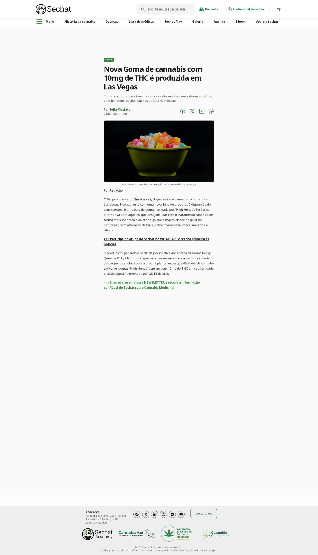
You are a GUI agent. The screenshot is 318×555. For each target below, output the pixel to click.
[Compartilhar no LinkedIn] (202, 111)
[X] (145, 518)
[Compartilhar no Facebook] (183, 111)
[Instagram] (163, 518)
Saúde (108, 59)
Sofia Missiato (119, 109)
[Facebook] (136, 518)
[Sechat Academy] (97, 534)
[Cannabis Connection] (216, 534)
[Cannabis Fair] (137, 534)
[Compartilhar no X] (192, 111)
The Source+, (142, 199)
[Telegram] (172, 518)
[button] (278, 9)
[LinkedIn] (154, 518)
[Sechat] (86, 9)
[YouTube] (181, 518)
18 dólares (161, 273)
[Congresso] (176, 534)
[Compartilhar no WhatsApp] (211, 111)
